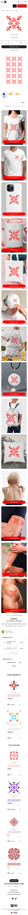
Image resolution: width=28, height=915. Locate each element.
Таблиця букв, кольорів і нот (19, 106)
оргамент (16, 10)
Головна (3, 10)
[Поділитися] (20, 42)
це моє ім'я (18, 886)
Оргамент (10, 732)
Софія (9, 768)
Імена (12, 10)
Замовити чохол (14, 213)
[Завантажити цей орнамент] (20, 704)
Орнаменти (8, 10)
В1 (8, 835)
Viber (20, 662)
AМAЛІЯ (9, 803)
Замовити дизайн (14, 502)
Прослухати (8, 106)
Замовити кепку (14, 321)
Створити (23, 5)
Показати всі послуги (14, 652)
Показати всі (14, 880)
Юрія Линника (16, 910)
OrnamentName (18, 909)
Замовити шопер (14, 286)
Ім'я (7, 620)
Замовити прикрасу (14, 394)
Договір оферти (14, 889)
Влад (9, 630)
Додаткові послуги (14, 50)
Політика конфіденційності (14, 892)
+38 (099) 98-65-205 (11, 662)
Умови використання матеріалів (14, 894)
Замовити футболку (14, 141)
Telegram (14, 665)
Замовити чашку (14, 249)
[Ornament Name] (5, 1)
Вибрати (21, 642)
